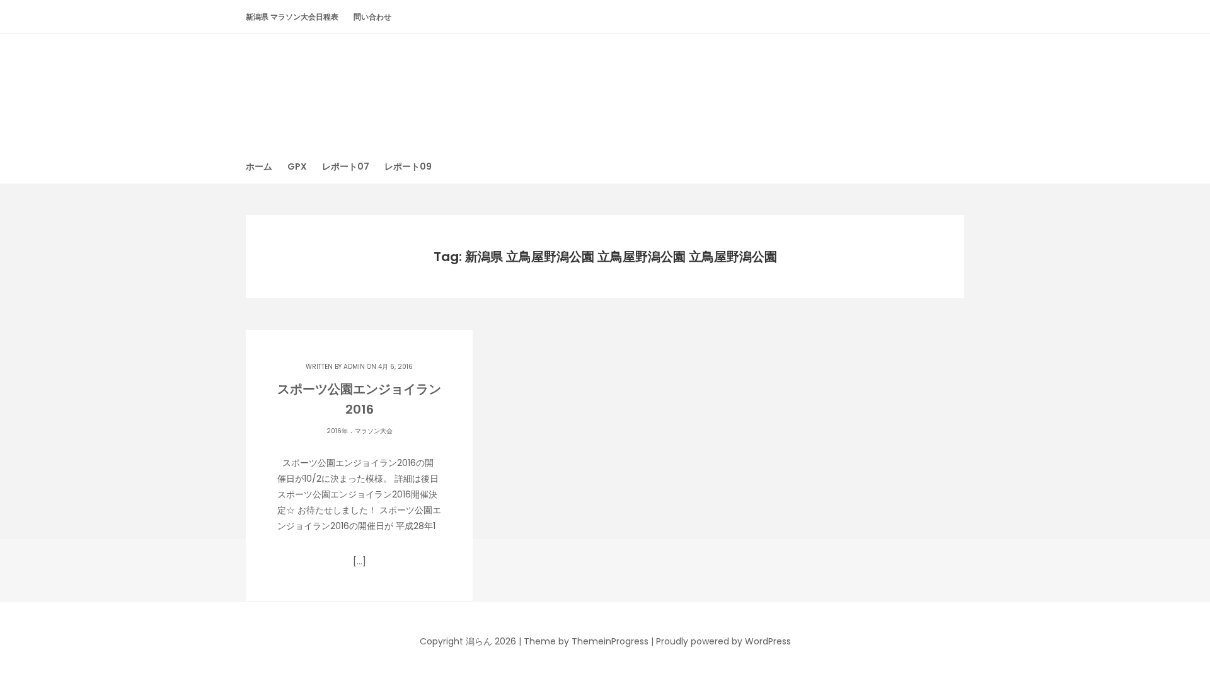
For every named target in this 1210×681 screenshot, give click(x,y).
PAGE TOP (1172, 649)
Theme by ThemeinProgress (586, 641)
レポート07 (345, 166)
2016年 (337, 431)
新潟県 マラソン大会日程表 (292, 16)
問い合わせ (372, 16)
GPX (297, 166)
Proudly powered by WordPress (723, 641)
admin (354, 366)
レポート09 (408, 166)
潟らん (605, 85)
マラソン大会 (374, 431)
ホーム (259, 166)
